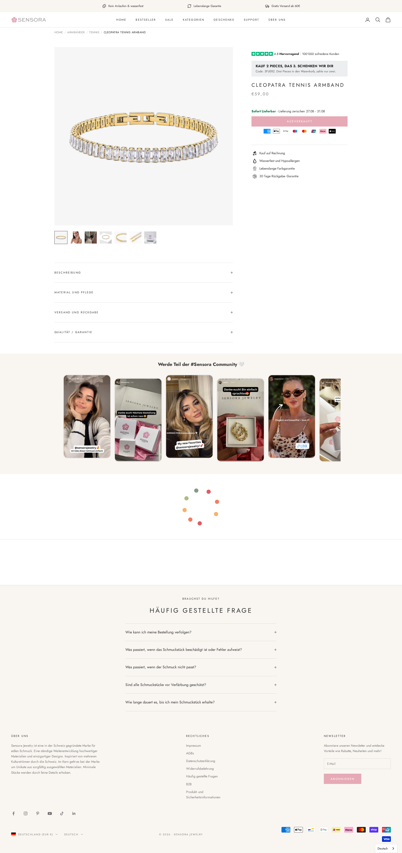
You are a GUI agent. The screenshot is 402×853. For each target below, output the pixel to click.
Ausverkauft (299, 121)
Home (121, 20)
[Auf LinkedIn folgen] (74, 813)
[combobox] (386, 848)
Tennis (94, 32)
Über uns (277, 20)
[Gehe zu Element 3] (90, 237)
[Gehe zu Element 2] (75, 237)
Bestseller (146, 20)
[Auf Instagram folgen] (25, 813)
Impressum (193, 745)
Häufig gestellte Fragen (202, 776)
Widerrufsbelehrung (200, 768)
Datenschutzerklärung (200, 761)
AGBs (190, 753)
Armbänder (76, 32)
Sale (169, 20)
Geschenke (224, 20)
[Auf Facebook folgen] (13, 813)
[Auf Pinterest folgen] (37, 813)
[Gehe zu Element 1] (60, 237)
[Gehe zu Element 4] (105, 237)
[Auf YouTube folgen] (49, 813)
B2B (189, 784)
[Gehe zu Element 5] (120, 237)
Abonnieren (343, 779)
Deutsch (71, 834)
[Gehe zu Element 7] (150, 237)
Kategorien (193, 20)
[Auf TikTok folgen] (62, 813)
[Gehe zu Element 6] (135, 237)
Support (251, 20)
